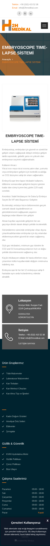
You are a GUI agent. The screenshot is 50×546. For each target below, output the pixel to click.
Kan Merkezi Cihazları (16, 388)
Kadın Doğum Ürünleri (16, 416)
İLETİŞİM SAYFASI (26, 343)
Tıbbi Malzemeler (14, 373)
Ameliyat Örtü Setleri (15, 421)
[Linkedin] (30, 13)
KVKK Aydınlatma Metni (17, 454)
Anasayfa (6, 59)
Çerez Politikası (13, 464)
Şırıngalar (10, 431)
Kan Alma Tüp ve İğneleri (17, 394)
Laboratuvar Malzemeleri (17, 378)
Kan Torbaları (12, 383)
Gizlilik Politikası (13, 459)
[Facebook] (19, 13)
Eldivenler (10, 426)
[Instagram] (25, 13)
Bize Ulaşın (11, 469)
